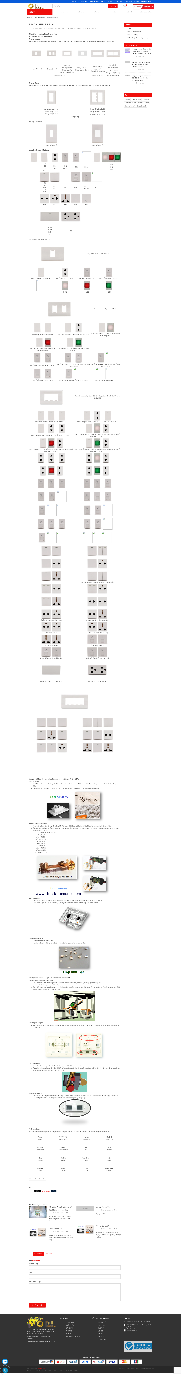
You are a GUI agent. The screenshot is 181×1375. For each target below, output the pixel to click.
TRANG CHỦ (75, 1)
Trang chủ (30, 17)
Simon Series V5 (102, 1207)
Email (31, 1273)
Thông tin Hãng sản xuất (134, 32)
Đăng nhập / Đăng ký (147, 1)
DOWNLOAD (128, 1)
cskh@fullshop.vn (132, 1330)
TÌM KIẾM (119, 1)
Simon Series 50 (55, 1229)
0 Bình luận (92, 28)
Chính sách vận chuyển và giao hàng (137, 38)
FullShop (40, 1368)
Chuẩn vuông (147, 99)
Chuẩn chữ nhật (136, 99)
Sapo (44, 1368)
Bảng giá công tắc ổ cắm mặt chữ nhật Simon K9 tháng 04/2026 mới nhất (141, 65)
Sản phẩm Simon (40, 17)
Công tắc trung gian (130, 102)
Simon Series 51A (79, 28)
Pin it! (43, 1191)
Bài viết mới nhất (131, 45)
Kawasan (140, 102)
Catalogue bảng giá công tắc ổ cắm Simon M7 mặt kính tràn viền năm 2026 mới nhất (141, 51)
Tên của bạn (34, 1264)
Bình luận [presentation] (38, 1254)
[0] (124, 6)
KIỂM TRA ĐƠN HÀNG (73, 1337)
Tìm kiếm (113, 6)
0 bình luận (141, 56)
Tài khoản (136, 1)
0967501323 (131, 1329)
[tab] (38, 1254)
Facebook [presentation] (48, 1254)
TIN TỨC (109, 1)
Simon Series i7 (102, 1226)
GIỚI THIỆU (84, 1)
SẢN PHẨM (93, 1)
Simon (71, 28)
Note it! (48, 1191)
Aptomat (127, 99)
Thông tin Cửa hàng (132, 35)
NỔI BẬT (32, 12)
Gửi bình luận (37, 1305)
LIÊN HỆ (103, 1)
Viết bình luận (35, 1282)
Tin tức (129, 29)
